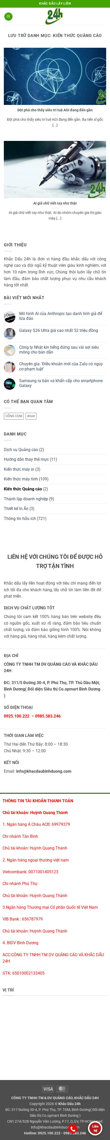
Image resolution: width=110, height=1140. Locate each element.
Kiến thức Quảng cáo (23, 489)
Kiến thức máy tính (21, 479)
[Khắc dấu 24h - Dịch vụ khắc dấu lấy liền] (55, 17)
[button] (8, 17)
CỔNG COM (13, 416)
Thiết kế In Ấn (16, 508)
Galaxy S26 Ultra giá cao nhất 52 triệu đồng (58, 330)
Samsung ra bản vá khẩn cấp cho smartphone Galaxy (61, 383)
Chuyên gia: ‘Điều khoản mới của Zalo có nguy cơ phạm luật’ (61, 366)
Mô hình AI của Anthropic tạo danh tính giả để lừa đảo (60, 316)
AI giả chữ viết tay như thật (55, 203)
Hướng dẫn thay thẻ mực (26, 459)
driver (31, 416)
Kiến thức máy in (19, 469)
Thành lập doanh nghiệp (26, 498)
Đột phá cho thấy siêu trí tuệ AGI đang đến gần (55, 110)
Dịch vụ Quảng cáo (21, 449)
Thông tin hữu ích (20, 518)
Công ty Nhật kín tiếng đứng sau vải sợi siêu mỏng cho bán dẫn (59, 350)
